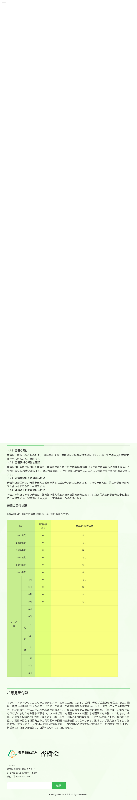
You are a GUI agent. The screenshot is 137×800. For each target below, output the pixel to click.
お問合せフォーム (52, 702)
